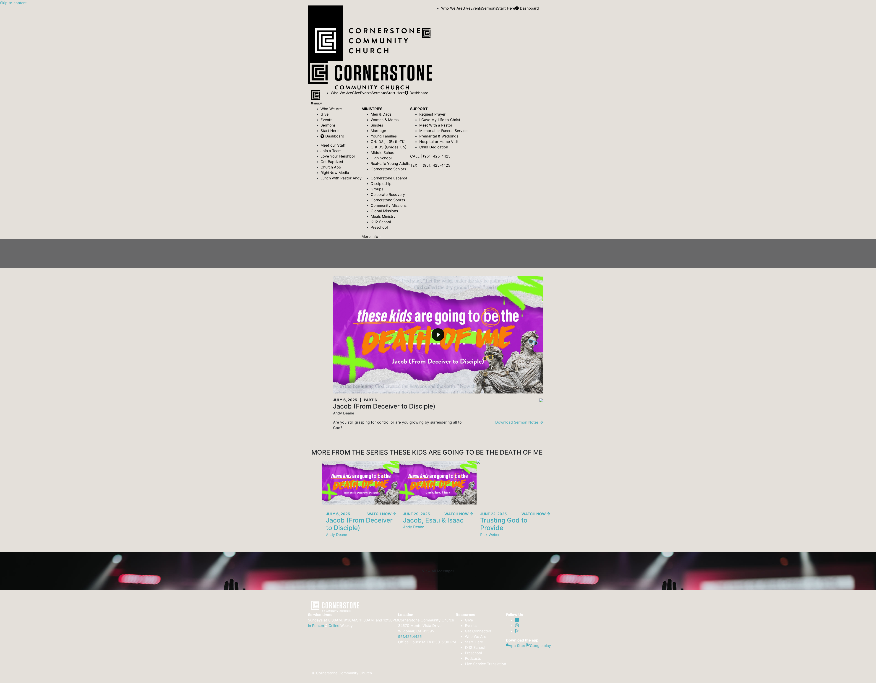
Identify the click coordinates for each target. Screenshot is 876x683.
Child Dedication (433, 147)
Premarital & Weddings (438, 136)
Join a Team (331, 150)
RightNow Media (335, 172)
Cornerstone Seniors (388, 169)
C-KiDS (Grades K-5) (389, 147)
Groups (377, 189)
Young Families (384, 136)
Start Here (506, 8)
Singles (377, 125)
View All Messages (438, 571)
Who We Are (451, 8)
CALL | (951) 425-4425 (430, 156)
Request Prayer (432, 114)
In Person (316, 625)
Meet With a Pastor (435, 125)
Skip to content (13, 2)
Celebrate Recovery (388, 194)
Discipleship (381, 183)
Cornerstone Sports (388, 200)
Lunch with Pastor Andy (341, 178)
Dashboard (529, 8)
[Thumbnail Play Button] (438, 335)
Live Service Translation (485, 664)
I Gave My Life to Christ (439, 119)
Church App (331, 167)
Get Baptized (332, 161)
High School (381, 158)
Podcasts (473, 658)
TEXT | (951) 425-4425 (430, 165)
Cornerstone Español (389, 178)
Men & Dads (381, 114)
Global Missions (384, 211)
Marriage (378, 130)
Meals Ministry (383, 216)
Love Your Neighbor (338, 156)
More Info (370, 236)
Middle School (383, 152)
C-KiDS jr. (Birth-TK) (388, 141)
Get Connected (478, 631)
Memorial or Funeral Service (443, 130)
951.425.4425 (410, 636)
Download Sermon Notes (517, 422)
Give (324, 114)
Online (333, 625)
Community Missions (389, 205)
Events (476, 8)
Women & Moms (385, 119)
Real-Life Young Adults (390, 163)
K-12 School (381, 222)
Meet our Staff (333, 145)
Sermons (489, 8)
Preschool (379, 227)
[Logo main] (316, 98)
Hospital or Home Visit (439, 141)
